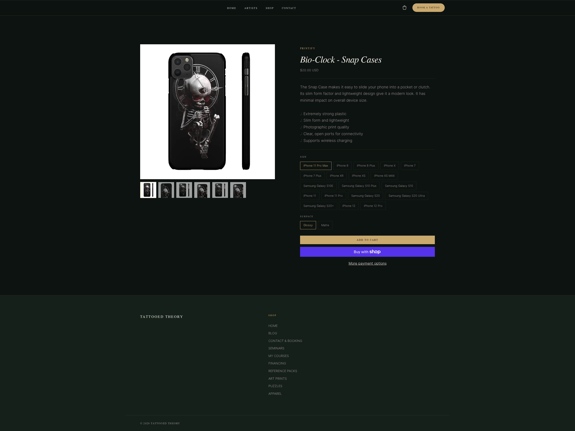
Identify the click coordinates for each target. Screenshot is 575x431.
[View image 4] (202, 190)
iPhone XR (336, 175)
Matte (325, 225)
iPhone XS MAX (384, 175)
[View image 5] (220, 190)
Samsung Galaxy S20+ (318, 206)
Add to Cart (367, 239)
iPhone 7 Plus (312, 175)
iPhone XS (358, 175)
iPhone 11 (309, 195)
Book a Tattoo (428, 7)
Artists (251, 8)
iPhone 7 (410, 165)
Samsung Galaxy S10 (399, 186)
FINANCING (277, 363)
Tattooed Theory (161, 316)
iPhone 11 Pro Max (315, 165)
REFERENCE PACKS (282, 371)
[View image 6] (238, 190)
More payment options (368, 263)
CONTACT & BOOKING (285, 341)
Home (231, 8)
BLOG (272, 333)
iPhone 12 (348, 206)
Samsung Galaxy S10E (318, 186)
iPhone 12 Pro (373, 206)
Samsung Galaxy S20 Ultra (407, 195)
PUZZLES (275, 386)
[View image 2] (166, 190)
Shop (270, 8)
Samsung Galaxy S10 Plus (359, 186)
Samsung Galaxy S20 (365, 195)
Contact (289, 8)
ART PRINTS (277, 378)
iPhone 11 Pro (334, 195)
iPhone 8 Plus (366, 165)
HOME (273, 326)
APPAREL (275, 393)
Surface (306, 216)
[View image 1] (148, 190)
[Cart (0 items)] (404, 7)
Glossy (308, 225)
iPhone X (390, 165)
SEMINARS (276, 348)
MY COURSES (278, 356)
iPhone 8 (342, 165)
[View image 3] (184, 190)
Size (303, 156)
